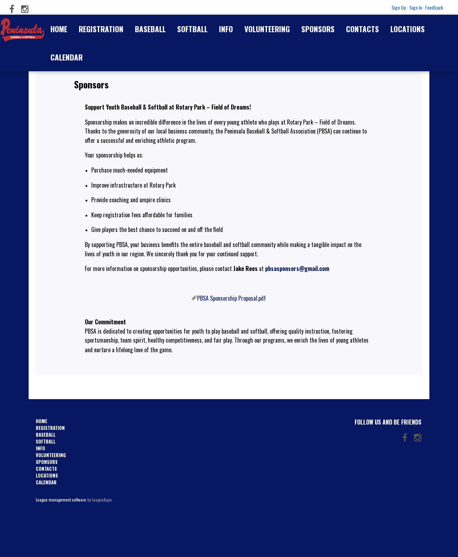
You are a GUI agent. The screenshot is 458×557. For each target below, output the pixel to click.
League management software (61, 500)
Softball (192, 28)
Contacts (362, 28)
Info (226, 28)
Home (58, 28)
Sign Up (398, 7)
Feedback (434, 7)
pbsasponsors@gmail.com (297, 268)
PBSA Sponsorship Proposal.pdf (231, 298)
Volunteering (267, 28)
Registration (101, 28)
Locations (407, 28)
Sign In (415, 7)
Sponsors (318, 28)
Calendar (66, 57)
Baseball (150, 28)
